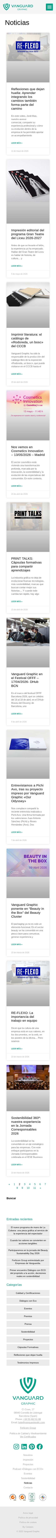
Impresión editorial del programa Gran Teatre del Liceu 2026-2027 (27, 234)
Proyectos (28, 1339)
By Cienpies (28, 1527)
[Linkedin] (24, 1447)
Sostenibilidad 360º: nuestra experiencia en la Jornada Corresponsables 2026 (26, 1125)
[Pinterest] (32, 1447)
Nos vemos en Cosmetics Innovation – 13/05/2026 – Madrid (28, 450)
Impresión (28, 1459)
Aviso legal (28, 1513)
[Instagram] (16, 1447)
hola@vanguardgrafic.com (31, 1422)
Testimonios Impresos (28, 1362)
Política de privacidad (28, 1518)
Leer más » (16, 143)
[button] (49, 7)
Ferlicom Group (28, 1428)
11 (34, 1188)
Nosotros (28, 1455)
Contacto (28, 1487)
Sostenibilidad (28, 1331)
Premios (28, 1316)
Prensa (28, 1324)
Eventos (28, 1308)
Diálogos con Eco (28, 1301)
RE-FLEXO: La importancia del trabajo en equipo (24, 1016)
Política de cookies (28, 1522)
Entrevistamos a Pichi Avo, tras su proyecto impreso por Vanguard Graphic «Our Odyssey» (27, 793)
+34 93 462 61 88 (32, 1419)
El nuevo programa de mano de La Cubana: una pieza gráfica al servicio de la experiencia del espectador (28, 1230)
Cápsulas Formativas (28, 1347)
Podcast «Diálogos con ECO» (28, 1469)
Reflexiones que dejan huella (28, 1355)
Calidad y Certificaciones (28, 1293)
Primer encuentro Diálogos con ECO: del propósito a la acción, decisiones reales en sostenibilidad (28, 1273)
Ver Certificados (28, 1436)
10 (28, 1188)
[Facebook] (40, 1447)
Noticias (28, 1483)
